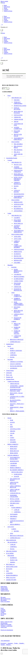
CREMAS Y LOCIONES (16, 361)
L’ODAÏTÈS (9, 573)
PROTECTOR (17, 256)
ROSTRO (13, 267)
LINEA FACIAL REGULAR (14, 483)
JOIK (7, 571)
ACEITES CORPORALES (18, 167)
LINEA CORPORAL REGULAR (15, 486)
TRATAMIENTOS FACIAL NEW (15, 458)
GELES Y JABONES (15, 364)
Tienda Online (4, 588)
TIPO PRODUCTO (16, 97)
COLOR (12, 433)
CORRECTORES (18, 281)
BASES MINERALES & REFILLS (18, 271)
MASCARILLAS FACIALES (18, 112)
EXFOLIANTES (18, 115)
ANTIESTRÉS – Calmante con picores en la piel (16, 386)
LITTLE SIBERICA (15, 501)
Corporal (10, 160)
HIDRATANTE (18, 251)
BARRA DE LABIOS (17, 328)
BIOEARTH (11, 555)
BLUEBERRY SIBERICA (16, 470)
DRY (11, 435)
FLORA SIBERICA (16, 507)
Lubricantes (9, 372)
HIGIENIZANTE (14, 461)
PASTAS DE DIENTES (16, 366)
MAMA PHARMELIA (12, 575)
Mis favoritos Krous (5, 598)
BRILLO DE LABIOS (17, 324)
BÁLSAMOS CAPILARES (17, 220)
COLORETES (17, 274)
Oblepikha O (13, 518)
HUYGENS (9, 568)
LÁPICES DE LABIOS (17, 336)
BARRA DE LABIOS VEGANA (17, 332)
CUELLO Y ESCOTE (17, 191)
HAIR (11, 420)
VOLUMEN (17, 262)
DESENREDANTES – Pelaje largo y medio (16, 390)
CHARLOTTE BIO (11, 579)
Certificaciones (4, 589)
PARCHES (17, 100)
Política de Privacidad (6, 624)
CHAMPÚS (17, 217)
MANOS (16, 186)
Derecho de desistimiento (7, 630)
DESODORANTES (19, 194)
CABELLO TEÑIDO (17, 241)
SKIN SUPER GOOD (11, 566)
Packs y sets (9, 375)
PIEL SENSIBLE (18, 144)
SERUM (16, 121)
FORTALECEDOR (19, 249)
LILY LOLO (11, 526)
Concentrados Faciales (11, 158)
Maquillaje (10, 265)
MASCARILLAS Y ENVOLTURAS (18, 174)
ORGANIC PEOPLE (11, 551)
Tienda (5, 8)
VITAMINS (13, 442)
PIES (15, 188)
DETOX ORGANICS (17, 472)
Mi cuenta (3, 597)
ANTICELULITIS (18, 204)
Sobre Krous (7, 6)
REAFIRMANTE (18, 208)
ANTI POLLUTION (15, 429)
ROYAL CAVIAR (14, 499)
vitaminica (12, 562)
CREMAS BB (17, 286)
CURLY (12, 437)
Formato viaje (9, 377)
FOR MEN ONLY (14, 503)
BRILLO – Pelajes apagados (17, 411)
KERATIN (12, 439)
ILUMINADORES (18, 278)
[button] (2, 30)
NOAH (9, 418)
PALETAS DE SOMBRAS (17, 318)
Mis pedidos (4, 600)
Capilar (9, 213)
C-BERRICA (13, 465)
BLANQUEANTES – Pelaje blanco (15, 400)
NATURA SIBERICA (13, 455)
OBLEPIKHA (13, 516)
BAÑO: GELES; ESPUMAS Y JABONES (18, 179)
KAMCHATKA (18, 474)
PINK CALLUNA (10, 577)
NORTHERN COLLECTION (14, 496)
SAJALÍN (16, 476)
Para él (9, 346)
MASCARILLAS (18, 223)
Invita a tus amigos (5, 601)
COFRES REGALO (15, 341)
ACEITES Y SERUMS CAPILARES (17, 227)
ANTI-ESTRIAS (18, 211)
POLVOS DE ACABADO (17, 283)
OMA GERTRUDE (11, 540)
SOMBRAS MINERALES (17, 299)
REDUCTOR (17, 206)
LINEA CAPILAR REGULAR (14, 490)
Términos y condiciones (6, 626)
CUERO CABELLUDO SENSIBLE (18, 246)
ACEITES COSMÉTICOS (18, 128)
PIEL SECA (17, 152)
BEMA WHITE (14, 453)
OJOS (12, 292)
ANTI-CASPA (17, 238)
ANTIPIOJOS (13, 368)
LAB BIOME (13, 463)
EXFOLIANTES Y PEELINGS (18, 171)
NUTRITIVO (17, 254)
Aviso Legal (4, 627)
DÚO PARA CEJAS (17, 307)
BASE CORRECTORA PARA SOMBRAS (18, 303)
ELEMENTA (13, 557)
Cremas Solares (10, 370)
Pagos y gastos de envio (6, 621)
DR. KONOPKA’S (12, 542)
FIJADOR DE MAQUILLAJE (18, 289)
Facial (9, 95)
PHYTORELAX (10, 564)
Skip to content (4, 1)
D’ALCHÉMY (10, 553)
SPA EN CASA (18, 164)
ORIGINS (12, 431)
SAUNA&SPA (14, 514)
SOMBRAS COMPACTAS (17, 295)
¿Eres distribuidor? (5, 640)
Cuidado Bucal (9, 344)
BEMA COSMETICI (13, 444)
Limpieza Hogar (10, 379)
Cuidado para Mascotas (13, 381)
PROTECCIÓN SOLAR (18, 135)
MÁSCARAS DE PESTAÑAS (18, 311)
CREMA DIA (17, 117)
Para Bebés (3, 613)
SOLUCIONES (15, 141)
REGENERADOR (18, 258)
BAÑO (12, 348)
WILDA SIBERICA (15, 524)
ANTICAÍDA (17, 236)
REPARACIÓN (18, 260)
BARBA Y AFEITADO (16, 350)
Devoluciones (4, 623)
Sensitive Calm (13, 560)
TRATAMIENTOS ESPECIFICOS (18, 138)
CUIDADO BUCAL (15, 493)
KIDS (11, 426)
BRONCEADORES (19, 276)
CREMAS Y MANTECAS (17, 183)
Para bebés (10, 359)
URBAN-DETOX (14, 383)
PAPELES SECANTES (17, 108)
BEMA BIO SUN (14, 451)
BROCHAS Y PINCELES (16, 339)
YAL (11, 424)
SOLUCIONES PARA (17, 234)
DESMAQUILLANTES (20, 105)
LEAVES (12, 422)
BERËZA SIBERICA (15, 467)
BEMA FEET (13, 448)
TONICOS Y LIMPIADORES (18, 102)
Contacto (6, 9)
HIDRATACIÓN (18, 202)
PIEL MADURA (18, 149)
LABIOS (13, 321)
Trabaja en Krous (8, 11)
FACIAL (12, 357)
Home (5, 5)
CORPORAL (13, 355)
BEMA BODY (14, 446)
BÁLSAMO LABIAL (17, 131)
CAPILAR (12, 352)
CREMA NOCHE (18, 119)
